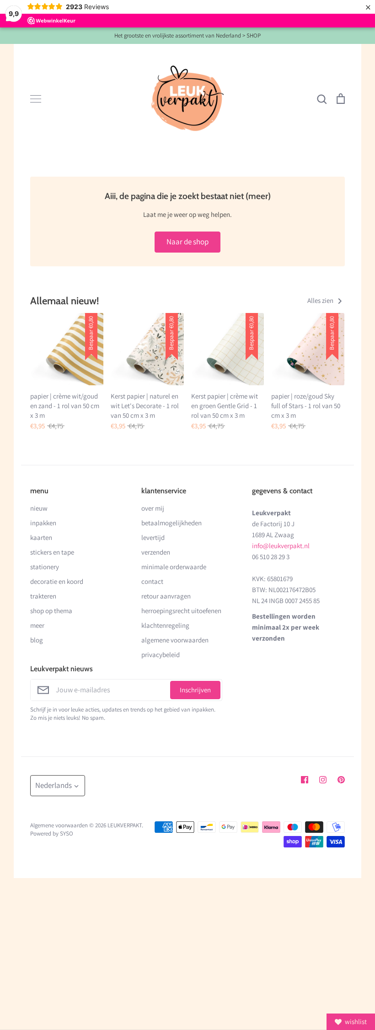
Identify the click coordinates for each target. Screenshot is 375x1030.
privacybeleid (160, 654)
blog (36, 640)
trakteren (43, 596)
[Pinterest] (341, 780)
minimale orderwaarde (173, 566)
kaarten (41, 537)
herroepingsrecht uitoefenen (181, 610)
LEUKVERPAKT (124, 825)
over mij (152, 508)
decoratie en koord (56, 581)
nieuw (39, 508)
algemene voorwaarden (175, 640)
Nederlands (53, 785)
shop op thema (51, 610)
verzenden (155, 552)
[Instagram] (323, 780)
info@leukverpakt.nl (281, 545)
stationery (44, 566)
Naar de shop (187, 242)
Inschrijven (195, 689)
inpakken (43, 522)
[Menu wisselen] (36, 98)
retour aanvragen (166, 596)
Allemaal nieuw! (64, 301)
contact (152, 581)
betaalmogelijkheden (171, 522)
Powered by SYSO (51, 833)
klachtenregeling (165, 625)
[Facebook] (304, 780)
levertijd (153, 537)
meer (37, 625)
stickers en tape (52, 552)
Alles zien (321, 300)
